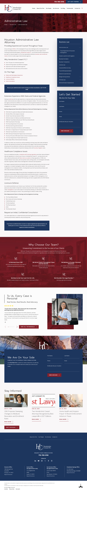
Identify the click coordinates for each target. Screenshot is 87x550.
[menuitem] (69, 47)
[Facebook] (48, 460)
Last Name (61, 106)
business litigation (38, 148)
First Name (61, 101)
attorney (11, 99)
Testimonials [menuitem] (70, 8)
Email (60, 116)
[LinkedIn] (35, 460)
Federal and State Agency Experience (14, 75)
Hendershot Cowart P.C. (26, 52)
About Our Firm (33, 437)
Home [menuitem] (33, 8)
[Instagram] (41, 460)
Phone (60, 111)
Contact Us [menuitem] (77, 8)
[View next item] (17, 327)
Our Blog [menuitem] (63, 8)
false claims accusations (25, 158)
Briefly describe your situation (66, 121)
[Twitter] (45, 460)
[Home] (12, 8)
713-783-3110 (59, 2)
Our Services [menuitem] (56, 8)
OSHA (14, 49)
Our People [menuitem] (48, 8)
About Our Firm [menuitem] (40, 8)
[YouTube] (38, 460)
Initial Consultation (10, 81)
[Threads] (51, 460)
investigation (10, 189)
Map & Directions (8, 474)
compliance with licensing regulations (28, 154)
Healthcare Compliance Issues (13, 77)
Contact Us (54, 437)
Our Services (48, 437)
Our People (41, 437)
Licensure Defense (10, 79)
